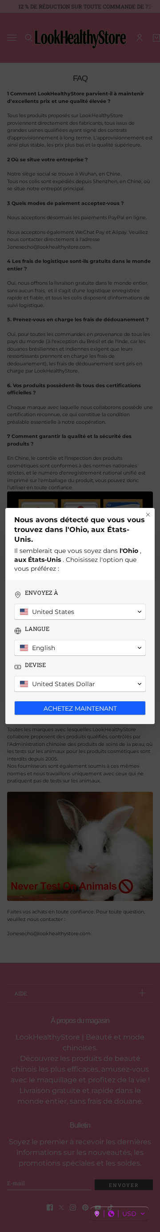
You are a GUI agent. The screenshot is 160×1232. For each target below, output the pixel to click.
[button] (119, 1214)
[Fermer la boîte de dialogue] (148, 515)
